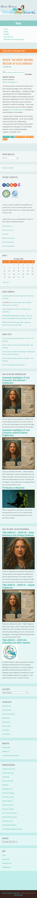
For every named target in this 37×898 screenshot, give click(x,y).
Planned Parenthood (8, 246)
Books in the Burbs (7, 781)
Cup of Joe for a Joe (7, 230)
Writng (6, 32)
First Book (5, 234)
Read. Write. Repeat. (8, 809)
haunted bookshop (20, 137)
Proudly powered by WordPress (11, 893)
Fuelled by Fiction (7, 789)
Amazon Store (6, 747)
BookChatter (6, 777)
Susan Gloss (5, 730)
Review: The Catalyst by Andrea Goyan (13, 365)
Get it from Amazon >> (10, 82)
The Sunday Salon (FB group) (10, 755)
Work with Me (8, 37)
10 (23, 268)
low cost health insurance (16, 110)
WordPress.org (6, 867)
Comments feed (6, 863)
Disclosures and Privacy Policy (14, 39)
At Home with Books (8, 773)
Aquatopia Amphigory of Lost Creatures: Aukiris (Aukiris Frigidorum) (16, 433)
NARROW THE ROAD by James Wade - (13, 322)
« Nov (4, 282)
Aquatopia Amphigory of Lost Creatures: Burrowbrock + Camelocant (16, 380)
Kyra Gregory (6, 722)
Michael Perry (6, 726)
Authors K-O (6, 137)
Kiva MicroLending (7, 242)
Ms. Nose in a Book (8, 797)
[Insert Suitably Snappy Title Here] (12, 829)
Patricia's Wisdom (7, 801)
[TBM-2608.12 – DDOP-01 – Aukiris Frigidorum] (18, 621)
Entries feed (5, 859)
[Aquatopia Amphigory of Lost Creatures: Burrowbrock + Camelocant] (18, 416)
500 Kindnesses (7, 226)
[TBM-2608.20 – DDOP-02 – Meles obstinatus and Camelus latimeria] (18, 569)
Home (6, 29)
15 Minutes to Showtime (13, 488)
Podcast (6, 34)
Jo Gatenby (5, 296)
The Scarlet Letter (7, 821)
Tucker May (5, 309)
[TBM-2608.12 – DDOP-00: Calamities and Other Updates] (10, 659)
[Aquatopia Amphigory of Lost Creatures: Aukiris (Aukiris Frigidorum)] (18, 469)
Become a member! (8, 168)
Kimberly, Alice (29, 137)
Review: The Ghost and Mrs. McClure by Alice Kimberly (18, 61)
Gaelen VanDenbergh (8, 714)
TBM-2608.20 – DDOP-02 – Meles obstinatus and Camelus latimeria (18, 533)
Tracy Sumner (6, 734)
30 (18, 277)
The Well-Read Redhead (9, 825)
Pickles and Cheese (7, 805)
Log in (4, 855)
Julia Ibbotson (6, 718)
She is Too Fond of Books (9, 813)
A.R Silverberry (6, 706)
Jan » (8, 282)
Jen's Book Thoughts (8, 793)
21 (9, 274)
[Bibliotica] (18, 16)
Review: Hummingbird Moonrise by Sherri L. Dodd (16, 318)
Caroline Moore (18, 895)
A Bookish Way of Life (8, 769)
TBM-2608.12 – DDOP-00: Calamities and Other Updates (16, 641)
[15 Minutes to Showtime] (18, 507)
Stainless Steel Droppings (9, 817)
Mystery (5, 139)
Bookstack (5, 785)
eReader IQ (5, 751)
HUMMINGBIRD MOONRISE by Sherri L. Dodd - (16, 316)
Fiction (12, 137)
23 (18, 274)
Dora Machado (6, 710)
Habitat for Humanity (8, 238)
